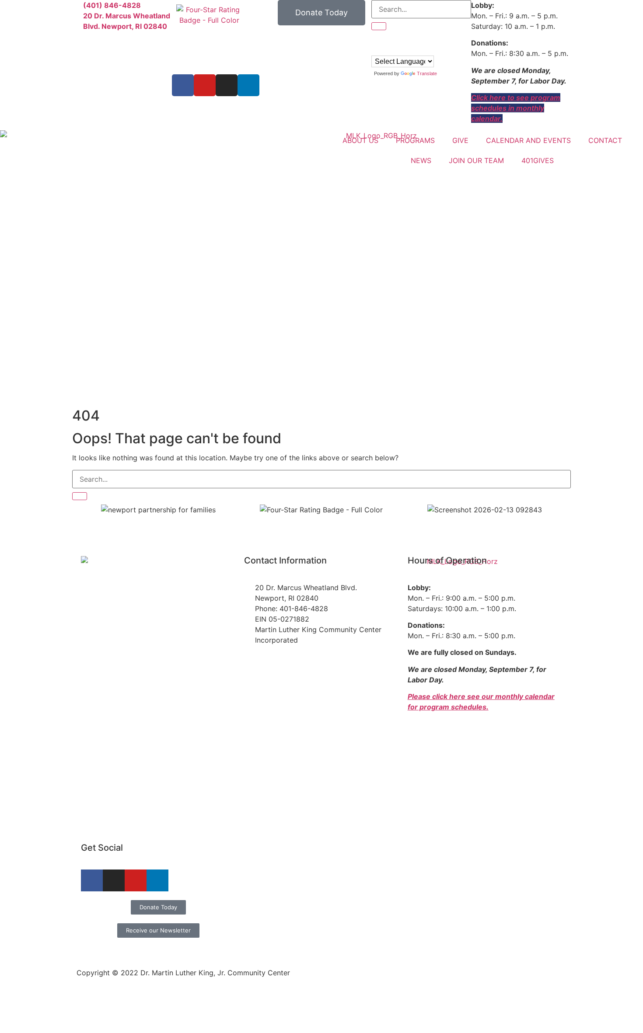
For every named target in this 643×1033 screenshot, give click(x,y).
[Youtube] (205, 85)
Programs (415, 140)
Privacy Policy (543, 947)
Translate (427, 73)
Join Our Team (476, 160)
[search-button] (378, 26)
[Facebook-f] (92, 880)
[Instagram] (227, 85)
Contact (605, 140)
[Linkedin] (248, 85)
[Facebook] (183, 85)
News (421, 160)
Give (460, 140)
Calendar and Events (528, 140)
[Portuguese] (384, 49)
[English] (375, 49)
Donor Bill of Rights (481, 947)
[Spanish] (393, 49)
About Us (360, 140)
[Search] (79, 496)
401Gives (537, 160)
